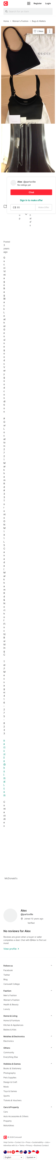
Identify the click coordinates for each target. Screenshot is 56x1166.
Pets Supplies (9, 1077)
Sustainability (37, 1142)
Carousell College (11, 984)
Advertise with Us (10, 1145)
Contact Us (19, 1142)
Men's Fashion (10, 995)
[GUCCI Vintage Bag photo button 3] (28, 148)
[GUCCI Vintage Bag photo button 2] (28, 99)
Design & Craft (10, 1082)
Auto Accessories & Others (15, 1116)
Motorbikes (8, 1125)
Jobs (47, 1142)
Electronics (8, 1041)
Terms (21, 1145)
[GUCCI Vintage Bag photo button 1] (28, 50)
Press (28, 1142)
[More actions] (50, 31)
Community (8, 1052)
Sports (6, 1096)
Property (7, 1121)
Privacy (29, 1145)
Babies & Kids (9, 1029)
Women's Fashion (11, 1000)
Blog (5, 979)
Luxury (6, 1009)
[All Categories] (29, 3)
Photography (9, 1073)
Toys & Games (10, 1091)
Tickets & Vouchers (12, 1100)
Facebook (8, 970)
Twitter (6, 975)
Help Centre (8, 1142)
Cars (5, 1112)
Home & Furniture (11, 1020)
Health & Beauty (11, 1004)
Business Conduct (41, 1145)
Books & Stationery (12, 1068)
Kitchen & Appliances (13, 1025)
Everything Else (10, 1057)
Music (6, 1086)
